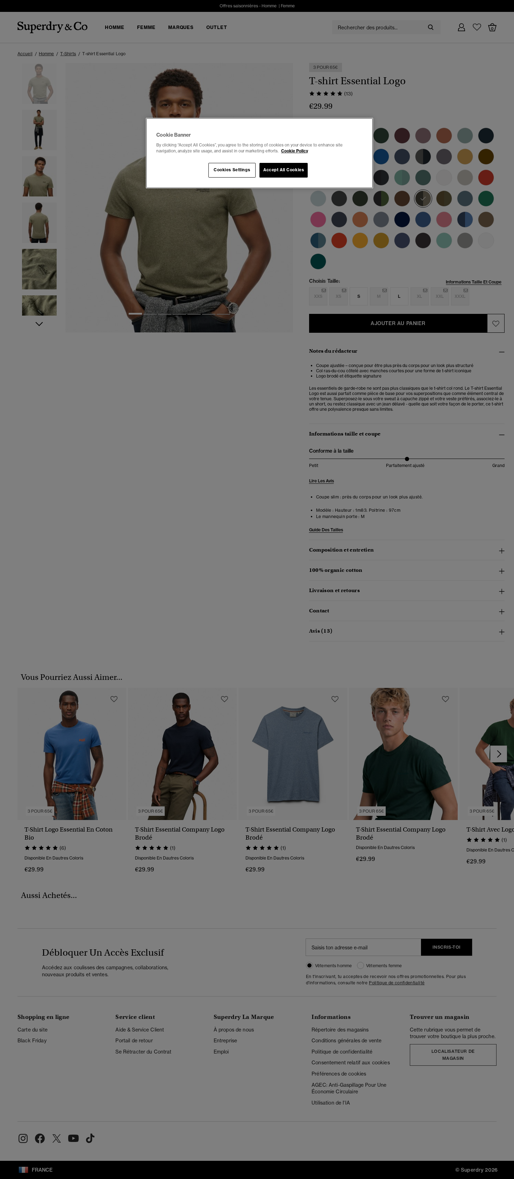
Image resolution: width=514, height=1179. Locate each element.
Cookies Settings (232, 169)
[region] (259, 153)
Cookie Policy (294, 151)
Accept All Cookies (283, 169)
